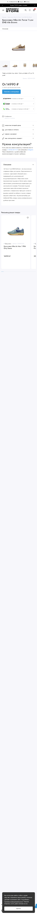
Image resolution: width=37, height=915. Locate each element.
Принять (18, 908)
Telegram (30, 150)
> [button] (34, 5)
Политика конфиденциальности (13, 902)
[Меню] (3, 10)
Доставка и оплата (12, 130)
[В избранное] (28, 218)
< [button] (2, 5)
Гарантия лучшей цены (13, 125)
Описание (5, 29)
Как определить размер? (13, 138)
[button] (18, 98)
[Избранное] (30, 10)
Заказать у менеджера (11, 92)
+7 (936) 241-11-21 (12, 150)
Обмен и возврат (11, 134)
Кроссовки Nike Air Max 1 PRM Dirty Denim (15, 247)
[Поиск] (26, 10)
